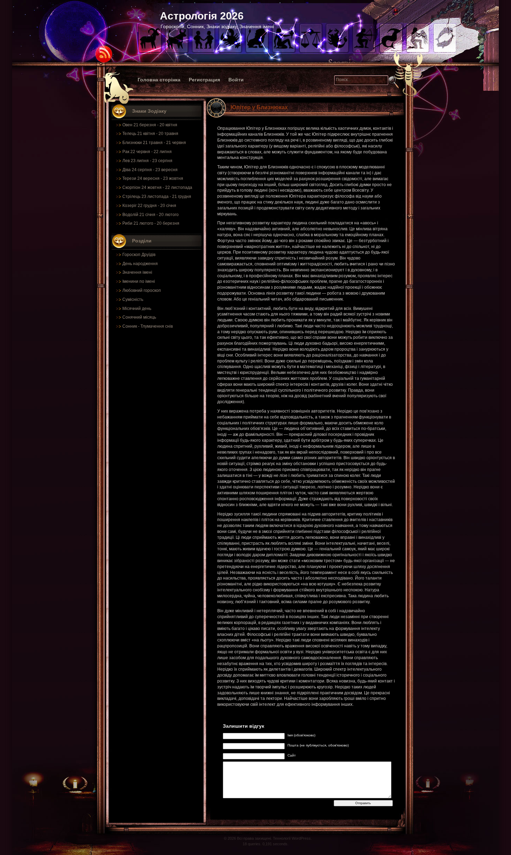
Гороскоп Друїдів (138, 254)
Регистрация (204, 79)
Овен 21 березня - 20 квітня (149, 124)
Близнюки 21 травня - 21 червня (154, 142)
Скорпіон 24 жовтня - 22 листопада (157, 187)
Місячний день (136, 308)
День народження (140, 263)
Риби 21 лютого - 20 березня (150, 223)
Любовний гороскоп (141, 290)
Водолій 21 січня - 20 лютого (150, 214)
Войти (236, 79)
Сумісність (132, 299)
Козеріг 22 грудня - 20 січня (149, 205)
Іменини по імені (138, 281)
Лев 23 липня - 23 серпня (147, 160)
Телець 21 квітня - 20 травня (150, 133)
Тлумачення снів (156, 326)
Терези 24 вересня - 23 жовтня (152, 178)
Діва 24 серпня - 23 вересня (150, 169)
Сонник (129, 326)
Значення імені (137, 272)
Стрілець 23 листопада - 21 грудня (156, 196)
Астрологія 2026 (202, 16)
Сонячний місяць (139, 317)
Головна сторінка (159, 79)
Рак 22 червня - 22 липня (147, 151)
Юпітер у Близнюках (259, 107)
